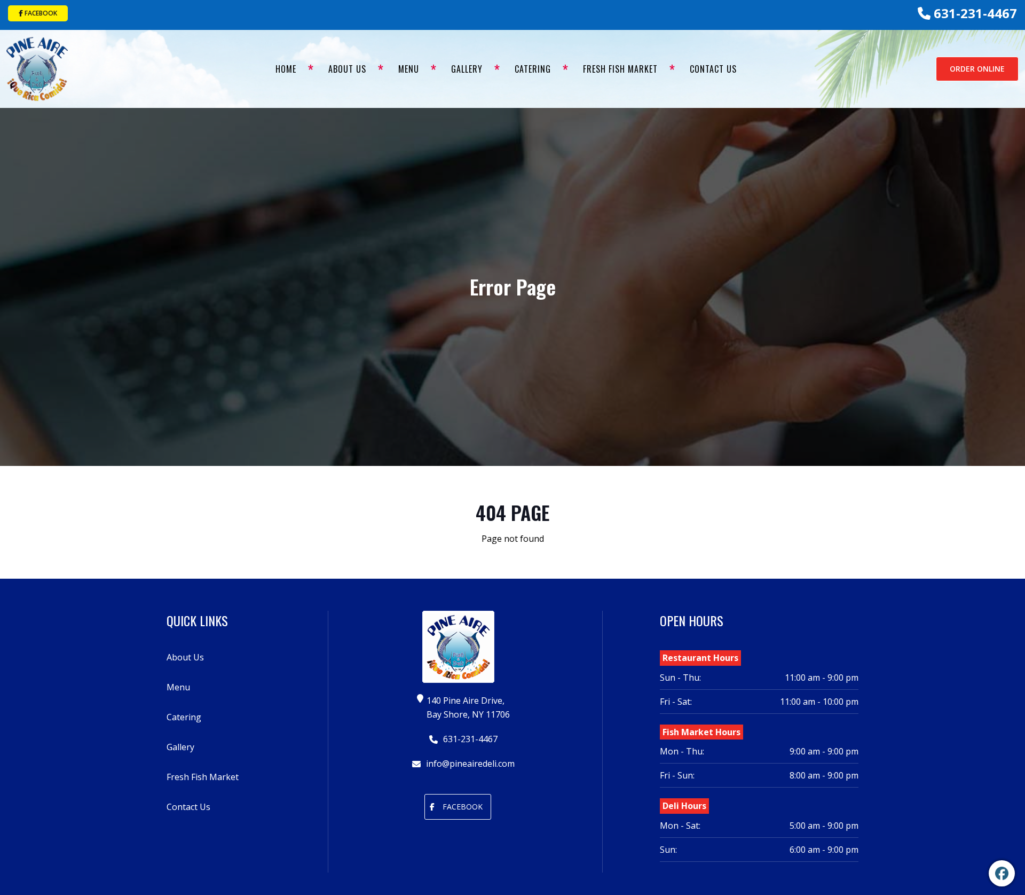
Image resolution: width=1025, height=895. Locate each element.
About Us (347, 69)
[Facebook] (1002, 873)
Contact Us (713, 69)
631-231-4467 (974, 13)
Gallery (467, 69)
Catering (533, 69)
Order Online (977, 69)
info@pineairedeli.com (469, 763)
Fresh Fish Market (620, 69)
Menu (408, 69)
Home (285, 69)
